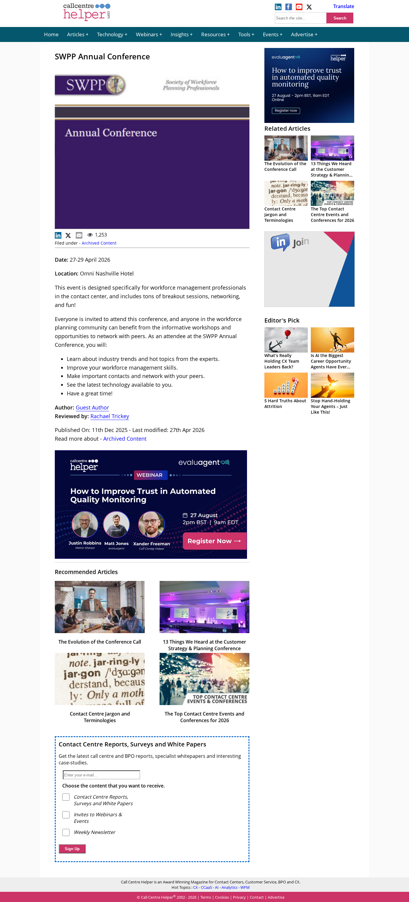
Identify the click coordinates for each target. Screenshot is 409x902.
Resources (213, 34)
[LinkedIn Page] (278, 8)
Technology (110, 34)
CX (195, 887)
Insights (180, 34)
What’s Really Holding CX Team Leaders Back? (281, 361)
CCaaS (206, 887)
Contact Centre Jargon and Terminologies (100, 717)
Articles (75, 34)
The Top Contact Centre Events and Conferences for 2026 (204, 717)
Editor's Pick (281, 320)
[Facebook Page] (288, 8)
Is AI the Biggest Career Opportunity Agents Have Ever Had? (331, 364)
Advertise (302, 34)
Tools (244, 34)
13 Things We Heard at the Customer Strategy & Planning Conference (204, 645)
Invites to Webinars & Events (98, 817)
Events (270, 34)
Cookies (222, 897)
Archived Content (99, 243)
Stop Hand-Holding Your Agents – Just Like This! (330, 406)
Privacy (239, 897)
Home (51, 34)
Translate (343, 6)
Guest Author (92, 407)
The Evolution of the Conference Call (99, 642)
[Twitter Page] (309, 8)
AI (217, 887)
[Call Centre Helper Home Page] (87, 21)
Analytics (229, 887)
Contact (257, 897)
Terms (205, 897)
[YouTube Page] (299, 8)
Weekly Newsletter (94, 832)
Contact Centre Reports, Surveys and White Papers (132, 744)
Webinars (147, 34)
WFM (245, 887)
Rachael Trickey (109, 416)
